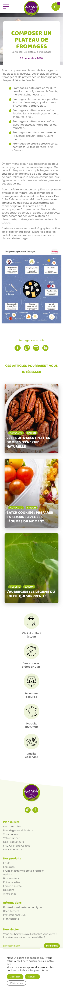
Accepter (15, 976)
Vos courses (10, 834)
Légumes (9, 866)
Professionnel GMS (14, 914)
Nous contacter (12, 849)
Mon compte (11, 918)
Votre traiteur (11, 838)
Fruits (6, 863)
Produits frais (11, 878)
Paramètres (16, 983)
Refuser (32, 976)
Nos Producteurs (13, 841)
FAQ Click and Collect (16, 845)
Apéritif (7, 874)
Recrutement (11, 911)
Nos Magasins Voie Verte (18, 830)
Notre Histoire (11, 826)
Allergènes (9, 893)
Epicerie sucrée (12, 886)
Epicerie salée (11, 882)
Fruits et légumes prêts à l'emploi (23, 870)
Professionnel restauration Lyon (22, 907)
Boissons (8, 889)
